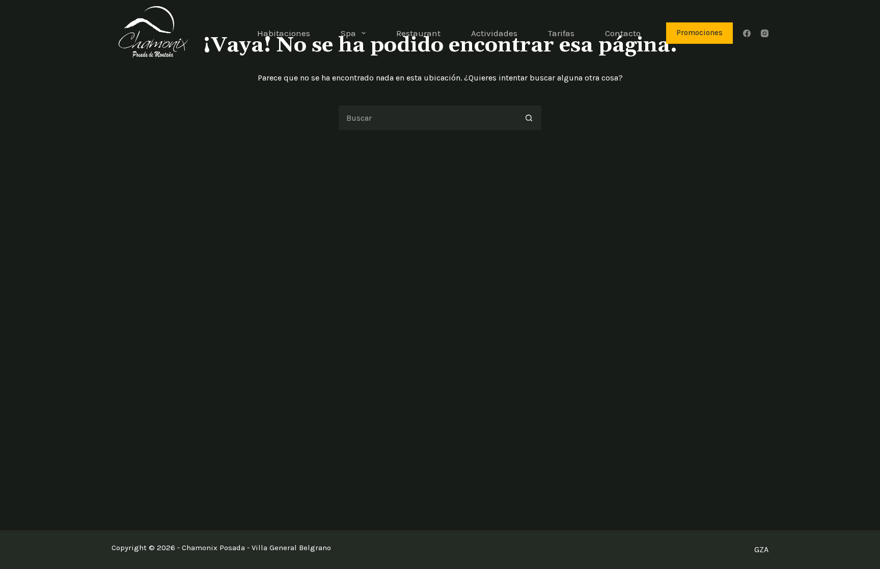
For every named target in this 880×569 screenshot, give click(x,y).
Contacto (623, 33)
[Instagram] (764, 33)
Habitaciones (283, 33)
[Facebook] (747, 33)
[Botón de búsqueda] (529, 117)
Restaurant (418, 33)
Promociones (699, 32)
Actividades (494, 33)
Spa (348, 33)
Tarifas (561, 33)
